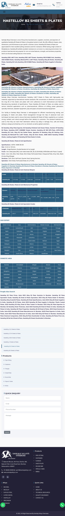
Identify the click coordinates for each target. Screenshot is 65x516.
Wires (6, 385)
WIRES (37, 471)
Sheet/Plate (8, 373)
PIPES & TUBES (40, 469)
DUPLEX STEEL (8, 492)
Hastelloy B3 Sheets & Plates (11, 350)
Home (23, 24)
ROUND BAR (39, 466)
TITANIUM (7, 503)
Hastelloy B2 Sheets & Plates (12, 346)
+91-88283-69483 (8, 470)
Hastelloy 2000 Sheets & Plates (12, 338)
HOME (38, 487)
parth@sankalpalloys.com (44, 6)
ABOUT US (39, 490)
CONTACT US (39, 498)
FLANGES (38, 461)
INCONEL (6, 487)
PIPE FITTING (39, 455)
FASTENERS (39, 458)
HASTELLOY (7, 498)
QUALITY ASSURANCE (42, 495)
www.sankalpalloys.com (10, 472)
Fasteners (7, 364)
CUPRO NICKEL (8, 495)
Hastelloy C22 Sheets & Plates (12, 329)
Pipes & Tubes (9, 381)
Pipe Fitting (8, 360)
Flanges (7, 368)
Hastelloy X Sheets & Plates (11, 342)
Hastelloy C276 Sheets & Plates (12, 333)
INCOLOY (6, 490)
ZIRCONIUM (7, 500)
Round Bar (8, 377)
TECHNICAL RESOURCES (43, 492)
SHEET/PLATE (40, 463)
